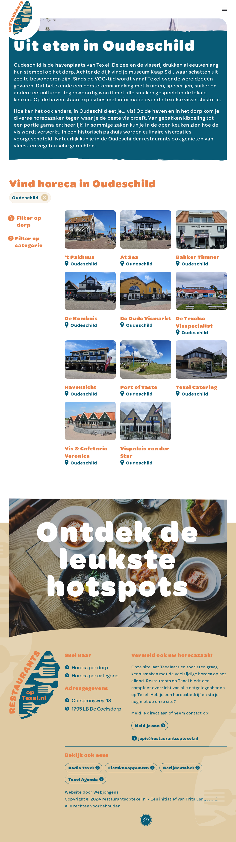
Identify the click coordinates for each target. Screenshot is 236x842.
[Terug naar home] (20, 9)
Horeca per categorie (95, 675)
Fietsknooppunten (128, 768)
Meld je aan (147, 725)
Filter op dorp (29, 221)
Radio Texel (81, 768)
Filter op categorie (28, 242)
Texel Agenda (83, 779)
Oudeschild (25, 197)
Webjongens (105, 792)
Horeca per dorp (90, 667)
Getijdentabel (178, 768)
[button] (224, 9)
